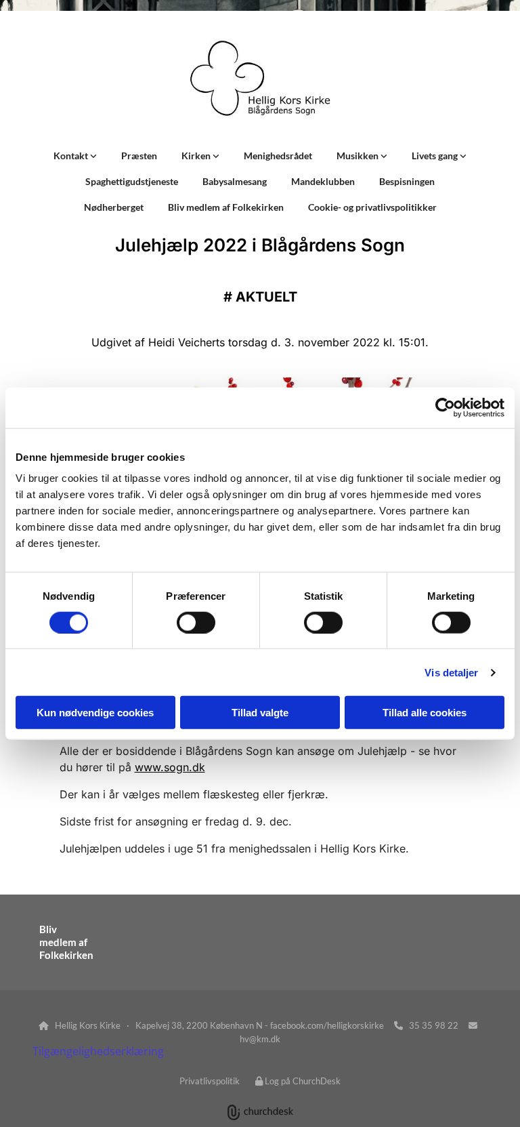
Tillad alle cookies (425, 712)
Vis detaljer (451, 672)
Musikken (359, 155)
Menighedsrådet (278, 155)
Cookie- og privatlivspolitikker (372, 207)
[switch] (196, 622)
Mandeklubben (323, 181)
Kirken (197, 155)
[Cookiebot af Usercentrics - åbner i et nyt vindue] (445, 407)
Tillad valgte (260, 712)
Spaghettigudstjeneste (131, 181)
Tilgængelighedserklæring (98, 1051)
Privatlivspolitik (209, 1080)
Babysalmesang (234, 181)
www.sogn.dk (170, 767)
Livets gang (436, 155)
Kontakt (71, 155)
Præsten (139, 155)
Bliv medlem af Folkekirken (226, 207)
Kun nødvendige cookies (95, 712)
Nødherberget (114, 207)
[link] (75, 156)
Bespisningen (407, 181)
